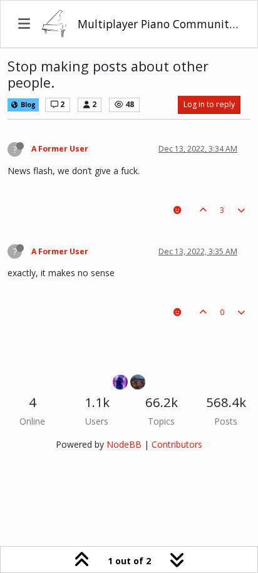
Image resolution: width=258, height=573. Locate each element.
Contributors (177, 444)
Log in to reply (209, 104)
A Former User (59, 148)
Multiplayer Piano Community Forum (159, 23)
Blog (27, 104)
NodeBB (124, 444)
